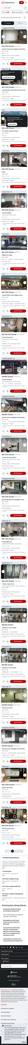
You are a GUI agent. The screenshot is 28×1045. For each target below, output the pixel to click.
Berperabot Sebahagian (20, 897)
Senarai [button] (9, 23)
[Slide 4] (14, 410)
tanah (3, 866)
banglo (21, 865)
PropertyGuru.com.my (6, 989)
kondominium (5, 865)
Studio (4, 888)
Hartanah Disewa (6, 1016)
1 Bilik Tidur (9, 888)
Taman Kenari (14, 873)
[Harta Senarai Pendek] (24, 32)
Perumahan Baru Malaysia (8, 1019)
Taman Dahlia (5, 873)
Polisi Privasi (10, 1032)
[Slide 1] (10, 330)
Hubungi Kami (5, 954)
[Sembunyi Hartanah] (21, 32)
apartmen (12, 865)
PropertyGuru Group (7, 951)
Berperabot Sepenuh (7, 897)
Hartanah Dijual (5, 1012)
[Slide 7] (17, 330)
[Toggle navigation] (25, 2)
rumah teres (21, 863)
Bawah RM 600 (15, 881)
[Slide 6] (16, 42)
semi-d (17, 865)
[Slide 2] (11, 42)
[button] (20, 72)
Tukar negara (5, 958)
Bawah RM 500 (6, 881)
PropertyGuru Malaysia (7, 1008)
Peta (21, 23)
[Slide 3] (12, 42)
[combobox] (13, 8)
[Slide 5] (15, 330)
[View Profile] (14, 28)
